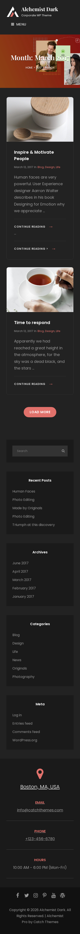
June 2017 (20, 563)
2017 (39, 67)
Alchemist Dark (39, 9)
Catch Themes (45, 921)
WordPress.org (24, 740)
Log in (17, 715)
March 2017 (21, 579)
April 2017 (20, 571)
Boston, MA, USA (40, 786)
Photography (23, 676)
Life (58, 167)
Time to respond (32, 323)
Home (29, 67)
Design (50, 167)
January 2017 (23, 596)
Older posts (40, 435)
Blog (41, 167)
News (16, 660)
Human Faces (23, 491)
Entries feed (22, 723)
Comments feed (26, 731)
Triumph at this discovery (33, 524)
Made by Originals (27, 508)
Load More (40, 412)
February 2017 (24, 588)
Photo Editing (23, 499)
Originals (19, 668)
